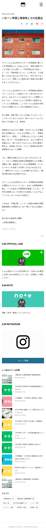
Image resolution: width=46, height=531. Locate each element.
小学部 (34, 507)
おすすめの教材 (20, 503)
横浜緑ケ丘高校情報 (26, 498)
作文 (6, 503)
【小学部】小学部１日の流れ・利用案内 (28, 421)
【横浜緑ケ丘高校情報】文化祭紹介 (27, 479)
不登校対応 (8, 498)
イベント (8, 507)
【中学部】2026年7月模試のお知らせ (28, 444)
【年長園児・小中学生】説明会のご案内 (28, 398)
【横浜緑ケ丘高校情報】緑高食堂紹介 (28, 375)
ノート (34, 503)
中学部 (21, 507)
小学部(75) (13, 229)
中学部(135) (5, 229)
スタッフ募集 (23, 360)
